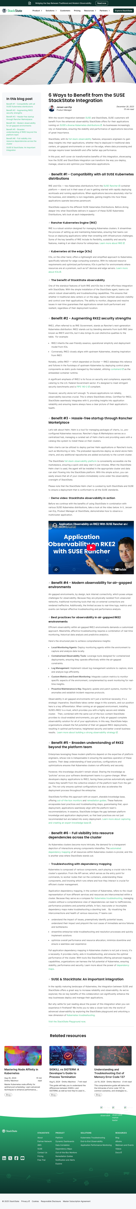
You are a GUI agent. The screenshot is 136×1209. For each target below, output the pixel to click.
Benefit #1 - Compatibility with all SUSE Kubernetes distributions (20, 105)
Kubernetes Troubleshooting (93, 1137)
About (40, 1137)
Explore (59, 1163)
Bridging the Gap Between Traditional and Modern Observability (63, 3)
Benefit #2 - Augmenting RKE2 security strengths (19, 111)
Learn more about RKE (111, 243)
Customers (65, 10)
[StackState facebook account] (16, 1158)
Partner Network (44, 1141)
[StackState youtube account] (22, 1158)
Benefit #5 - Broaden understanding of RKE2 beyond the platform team (21, 132)
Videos (118, 1149)
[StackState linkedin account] (4, 1158)
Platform (59, 1137)
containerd (116, 369)
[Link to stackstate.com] (12, 10)
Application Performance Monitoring (96, 1145)
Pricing (77, 10)
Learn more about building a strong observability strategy (86, 732)
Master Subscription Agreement (76, 1201)
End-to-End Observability (92, 1141)
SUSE (88, 117)
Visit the (52, 1021)
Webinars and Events (124, 1145)
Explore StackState (123, 10)
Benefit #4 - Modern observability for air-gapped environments (21, 124)
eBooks (118, 1141)
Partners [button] (104, 10)
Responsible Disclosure (51, 1201)
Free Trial (41, 1160)
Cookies (35, 1201)
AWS (39, 1145)
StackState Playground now (71, 1021)
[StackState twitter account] (10, 1158)
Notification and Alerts (65, 1160)
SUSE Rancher (110, 185)
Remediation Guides (64, 1156)
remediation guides (96, 800)
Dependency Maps (64, 1149)
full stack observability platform (81, 461)
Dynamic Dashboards (65, 1141)
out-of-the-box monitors (69, 800)
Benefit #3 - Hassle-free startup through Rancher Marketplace (20, 117)
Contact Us (42, 1152)
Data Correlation (63, 1145)
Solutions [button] (50, 10)
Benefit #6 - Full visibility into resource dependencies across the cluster (21, 141)
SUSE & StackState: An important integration (20, 148)
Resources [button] (89, 10)
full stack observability (80, 139)
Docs (117, 1152)
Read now (101, 3)
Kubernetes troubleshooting (108, 898)
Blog (117, 1137)
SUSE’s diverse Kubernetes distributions (80, 125)
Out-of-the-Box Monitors (66, 1152)
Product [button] (36, 10)
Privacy (24, 1201)
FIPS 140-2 (82, 386)
